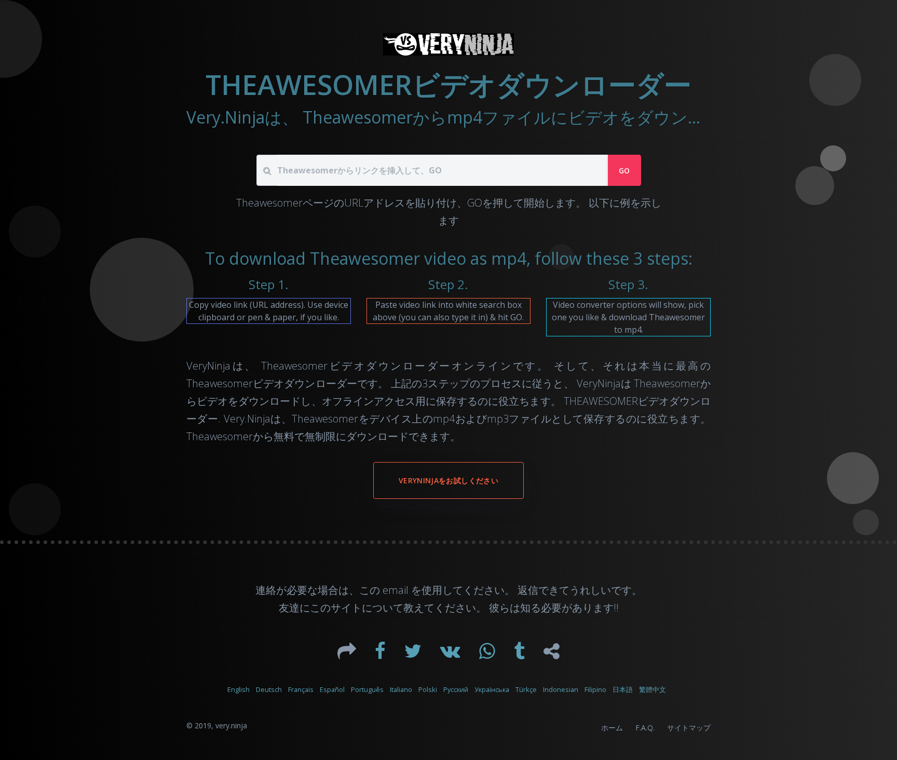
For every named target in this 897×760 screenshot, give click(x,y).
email (395, 590)
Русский (455, 689)
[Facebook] (381, 654)
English (238, 689)
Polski (427, 689)
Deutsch (269, 689)
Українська (491, 689)
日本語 (623, 689)
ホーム (612, 727)
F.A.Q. (645, 727)
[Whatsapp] (488, 654)
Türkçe (526, 689)
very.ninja (231, 725)
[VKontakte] (451, 654)
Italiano (401, 689)
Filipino (595, 689)
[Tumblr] (520, 654)
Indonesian (560, 689)
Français (301, 689)
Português (367, 689)
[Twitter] (414, 654)
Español (332, 689)
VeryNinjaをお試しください (448, 480)
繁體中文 (652, 689)
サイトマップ (689, 727)
